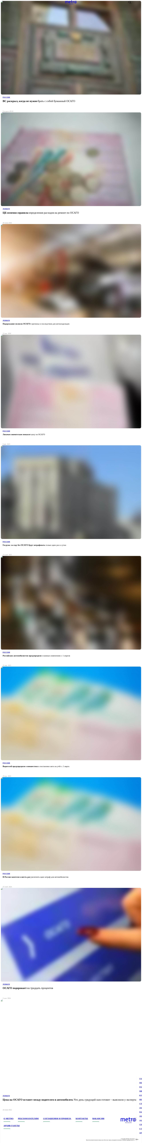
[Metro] (71, 2)
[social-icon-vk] (5, 1139)
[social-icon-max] (18, 1139)
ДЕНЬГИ (6, 209)
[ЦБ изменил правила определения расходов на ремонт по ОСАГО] (71, 169)
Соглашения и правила (57, 1118)
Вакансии (98, 1118)
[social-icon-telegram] (10, 1139)
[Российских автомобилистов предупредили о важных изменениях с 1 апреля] (71, 612)
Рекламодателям (28, 1118)
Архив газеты (12, 1126)
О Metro (9, 1118)
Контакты (82, 1118)
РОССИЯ (6, 97)
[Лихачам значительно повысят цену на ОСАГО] (71, 391)
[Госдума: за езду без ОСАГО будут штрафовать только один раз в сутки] (71, 501)
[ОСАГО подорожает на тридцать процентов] (71, 944)
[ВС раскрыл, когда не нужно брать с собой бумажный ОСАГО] (71, 57)
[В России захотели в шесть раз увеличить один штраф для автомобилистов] (71, 833)
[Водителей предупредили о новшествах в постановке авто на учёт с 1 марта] (71, 723)
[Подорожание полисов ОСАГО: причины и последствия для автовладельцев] (71, 280)
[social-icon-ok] (14, 1139)
